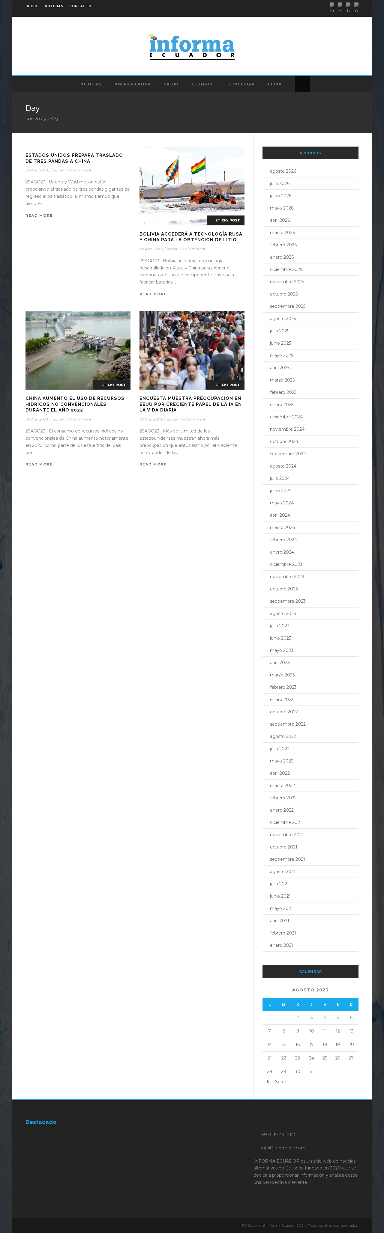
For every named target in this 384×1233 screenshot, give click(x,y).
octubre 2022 (284, 712)
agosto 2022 (283, 736)
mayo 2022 (281, 761)
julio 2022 (280, 748)
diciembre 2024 (286, 417)
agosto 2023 (283, 613)
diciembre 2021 (286, 822)
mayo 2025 (281, 355)
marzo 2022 (282, 785)
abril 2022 (280, 773)
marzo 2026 (282, 232)
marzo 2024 (282, 527)
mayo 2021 (281, 908)
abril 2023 (280, 662)
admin (58, 170)
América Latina (133, 84)
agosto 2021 (283, 871)
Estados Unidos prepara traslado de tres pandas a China (74, 158)
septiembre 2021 (287, 859)
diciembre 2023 (286, 564)
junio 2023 (280, 638)
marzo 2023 (282, 675)
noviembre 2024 (287, 429)
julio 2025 (279, 331)
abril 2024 (280, 515)
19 (337, 1044)
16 (298, 1044)
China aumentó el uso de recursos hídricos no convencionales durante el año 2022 (75, 404)
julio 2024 (280, 478)
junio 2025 (280, 343)
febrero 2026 (283, 245)
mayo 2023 (281, 650)
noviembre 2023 (287, 576)
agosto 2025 (283, 318)
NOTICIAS (54, 6)
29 (283, 1071)
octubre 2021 (283, 847)
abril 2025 (280, 367)
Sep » (280, 1081)
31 (312, 1071)
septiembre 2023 (288, 601)
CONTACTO (80, 6)
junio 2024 (281, 490)
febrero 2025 (283, 392)
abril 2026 (280, 220)
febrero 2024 (283, 539)
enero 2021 (281, 945)
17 (311, 1044)
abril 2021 (279, 920)
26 (337, 1058)
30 (297, 1071)
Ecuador (202, 84)
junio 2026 (280, 195)
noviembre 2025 (287, 281)
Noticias (90, 84)
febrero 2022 (283, 798)
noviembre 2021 (287, 834)
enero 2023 (282, 699)
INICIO (32, 6)
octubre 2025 (284, 294)
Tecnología (240, 84)
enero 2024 (282, 552)
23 (297, 1058)
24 (311, 1058)
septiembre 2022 (288, 724)
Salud (171, 84)
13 (351, 1031)
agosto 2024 (283, 466)
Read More (39, 215)
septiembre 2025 (287, 306)
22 (283, 1058)
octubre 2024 (284, 441)
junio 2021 (280, 896)
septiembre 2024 (288, 453)
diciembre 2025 (286, 269)
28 (269, 1071)
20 (351, 1044)
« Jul (267, 1081)
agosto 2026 (283, 171)
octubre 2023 (284, 589)
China (274, 84)
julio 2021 (279, 884)
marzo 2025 (282, 380)
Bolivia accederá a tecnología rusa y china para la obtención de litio (191, 237)
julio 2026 (280, 183)
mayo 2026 (281, 208)
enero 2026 (282, 257)
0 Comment (80, 170)
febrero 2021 (283, 933)
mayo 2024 (282, 503)
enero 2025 (281, 404)
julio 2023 (280, 625)
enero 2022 (282, 810)
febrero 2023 (283, 687)
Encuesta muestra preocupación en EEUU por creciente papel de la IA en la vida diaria (191, 404)
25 (324, 1058)
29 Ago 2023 (37, 170)
